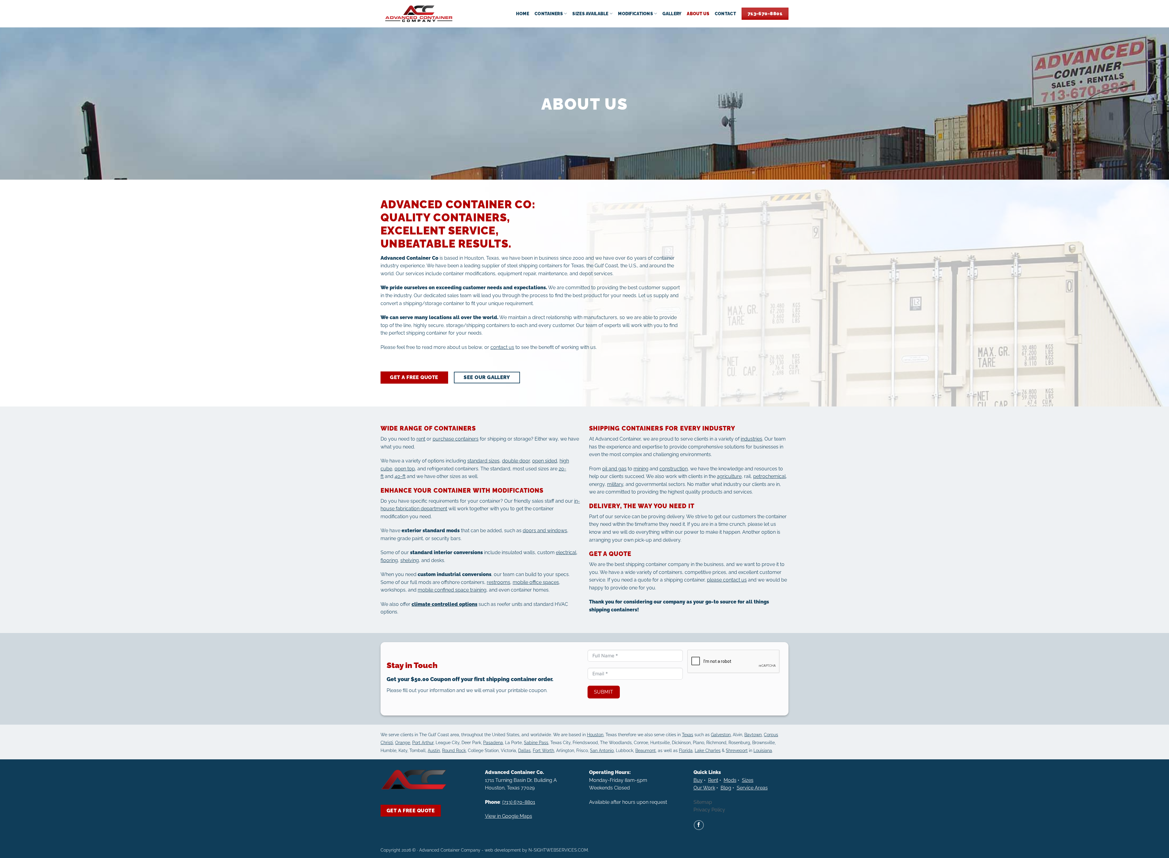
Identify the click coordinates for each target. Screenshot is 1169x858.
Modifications (635, 13)
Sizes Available (590, 13)
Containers (549, 13)
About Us (698, 13)
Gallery (671, 13)
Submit (603, 692)
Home (522, 13)
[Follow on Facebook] (699, 825)
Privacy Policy (709, 810)
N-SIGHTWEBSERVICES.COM (558, 850)
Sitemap (702, 802)
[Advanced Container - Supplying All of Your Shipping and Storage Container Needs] (419, 13)
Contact (725, 13)
